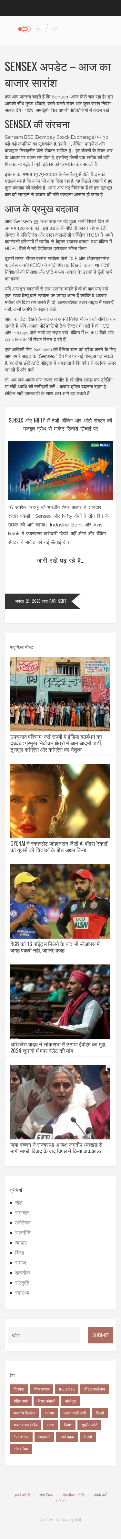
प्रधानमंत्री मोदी (75, 1413)
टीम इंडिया (21, 1449)
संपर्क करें (100, 1495)
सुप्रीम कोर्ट (89, 1425)
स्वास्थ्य (22, 1293)
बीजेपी (88, 1437)
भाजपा (49, 1413)
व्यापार (21, 1243)
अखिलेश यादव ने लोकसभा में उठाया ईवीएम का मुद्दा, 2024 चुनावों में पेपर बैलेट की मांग (58, 1047)
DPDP (61, 1501)
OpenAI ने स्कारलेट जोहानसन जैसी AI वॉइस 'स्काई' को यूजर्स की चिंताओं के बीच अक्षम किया (59, 846)
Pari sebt (57, 601)
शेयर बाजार (41, 1389)
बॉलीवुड (70, 1401)
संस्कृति (22, 1283)
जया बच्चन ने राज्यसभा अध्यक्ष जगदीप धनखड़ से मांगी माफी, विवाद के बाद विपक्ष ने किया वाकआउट (56, 1147)
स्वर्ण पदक (67, 1437)
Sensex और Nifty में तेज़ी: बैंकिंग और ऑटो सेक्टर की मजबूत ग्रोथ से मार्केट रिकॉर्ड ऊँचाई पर (60, 424)
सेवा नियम (46, 1495)
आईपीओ (44, 1437)
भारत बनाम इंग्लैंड (25, 1425)
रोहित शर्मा (21, 1401)
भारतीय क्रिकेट (24, 1413)
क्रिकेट (19, 1389)
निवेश (68, 1425)
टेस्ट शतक (21, 1437)
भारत (50, 1425)
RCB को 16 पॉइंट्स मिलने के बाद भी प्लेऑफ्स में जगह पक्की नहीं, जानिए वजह (55, 947)
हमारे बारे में (22, 1495)
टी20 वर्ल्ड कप (94, 1389)
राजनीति (23, 1233)
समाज (20, 1263)
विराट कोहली (46, 1401)
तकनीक (22, 1273)
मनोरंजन (23, 1223)
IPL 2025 (67, 1389)
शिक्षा (19, 1253)
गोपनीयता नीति (73, 1495)
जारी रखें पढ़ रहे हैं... (61, 560)
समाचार (22, 1213)
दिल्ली (100, 1413)
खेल (19, 1203)
